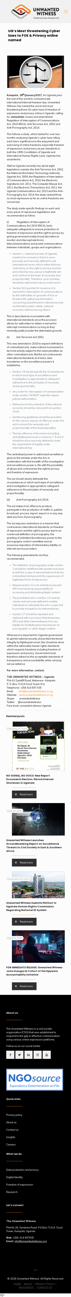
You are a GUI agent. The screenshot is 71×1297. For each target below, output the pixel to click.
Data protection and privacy (22, 1169)
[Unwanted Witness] (35, 11)
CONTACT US (44, 1287)
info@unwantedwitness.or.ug (36, 691)
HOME (17, 1284)
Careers (11, 1144)
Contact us (12, 1129)
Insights (10, 1137)
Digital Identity (14, 1177)
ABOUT (28, 1284)
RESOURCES (26, 1287)
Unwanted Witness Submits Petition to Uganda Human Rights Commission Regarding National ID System (31, 906)
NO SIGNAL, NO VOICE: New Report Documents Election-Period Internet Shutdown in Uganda (30, 779)
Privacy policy (14, 1114)
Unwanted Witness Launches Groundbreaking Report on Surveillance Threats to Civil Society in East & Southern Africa (34, 845)
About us (11, 1122)
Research (12, 1192)
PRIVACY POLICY (45, 1284)
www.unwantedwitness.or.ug (36, 694)
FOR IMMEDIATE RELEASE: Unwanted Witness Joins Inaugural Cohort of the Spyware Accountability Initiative (34, 971)
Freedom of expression (19, 1184)
